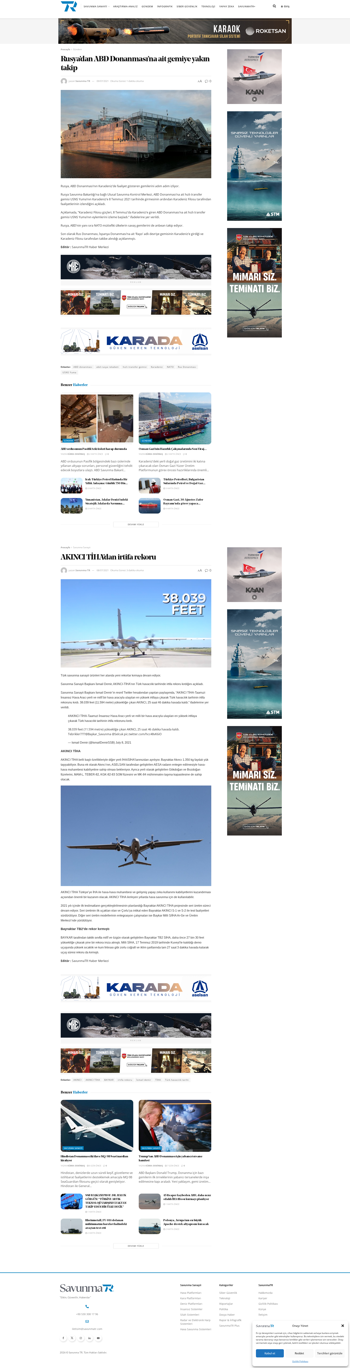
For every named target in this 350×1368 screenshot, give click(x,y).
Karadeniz (157, 366)
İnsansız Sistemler (191, 1309)
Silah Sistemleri (189, 1314)
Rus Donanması (187, 366)
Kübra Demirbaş (76, 454)
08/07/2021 (103, 570)
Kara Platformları (190, 1298)
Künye (262, 1309)
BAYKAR (109, 1079)
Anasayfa (65, 49)
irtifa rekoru (125, 1079)
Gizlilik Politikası (300, 1361)
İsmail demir (143, 1079)
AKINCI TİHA (93, 1079)
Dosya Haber (227, 1314)
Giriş (286, 6)
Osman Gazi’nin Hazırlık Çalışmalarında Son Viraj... (173, 449)
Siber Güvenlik (187, 6)
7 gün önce (173, 1165)
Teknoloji (208, 6)
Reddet (299, 1353)
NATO (170, 366)
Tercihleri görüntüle (330, 1353)
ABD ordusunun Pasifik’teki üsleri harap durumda (94, 449)
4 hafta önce (172, 508)
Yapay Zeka (226, 6)
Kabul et (270, 1353)
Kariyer (262, 1298)
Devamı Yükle (136, 524)
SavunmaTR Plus (229, 1325)
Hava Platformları (190, 1292)
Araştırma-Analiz (125, 6)
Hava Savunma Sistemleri (195, 1329)
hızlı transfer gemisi (135, 366)
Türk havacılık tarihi (177, 1079)
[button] (343, 1326)
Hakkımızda (265, 1292)
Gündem (147, 6)
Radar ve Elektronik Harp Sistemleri (195, 1321)
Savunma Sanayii (95, 6)
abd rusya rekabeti (107, 366)
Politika (223, 1309)
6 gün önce (95, 1165)
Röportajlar (226, 1303)
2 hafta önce (96, 454)
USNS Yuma (69, 372)
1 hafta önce (94, 1211)
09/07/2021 (103, 81)
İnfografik (165, 6)
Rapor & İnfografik (230, 1320)
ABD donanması (82, 366)
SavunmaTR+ (246, 6)
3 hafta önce (94, 488)
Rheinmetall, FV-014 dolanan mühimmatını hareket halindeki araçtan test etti (106, 1224)
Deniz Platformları (191, 1303)
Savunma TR (82, 81)
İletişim (262, 1314)
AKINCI (77, 1079)
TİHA (158, 1079)
